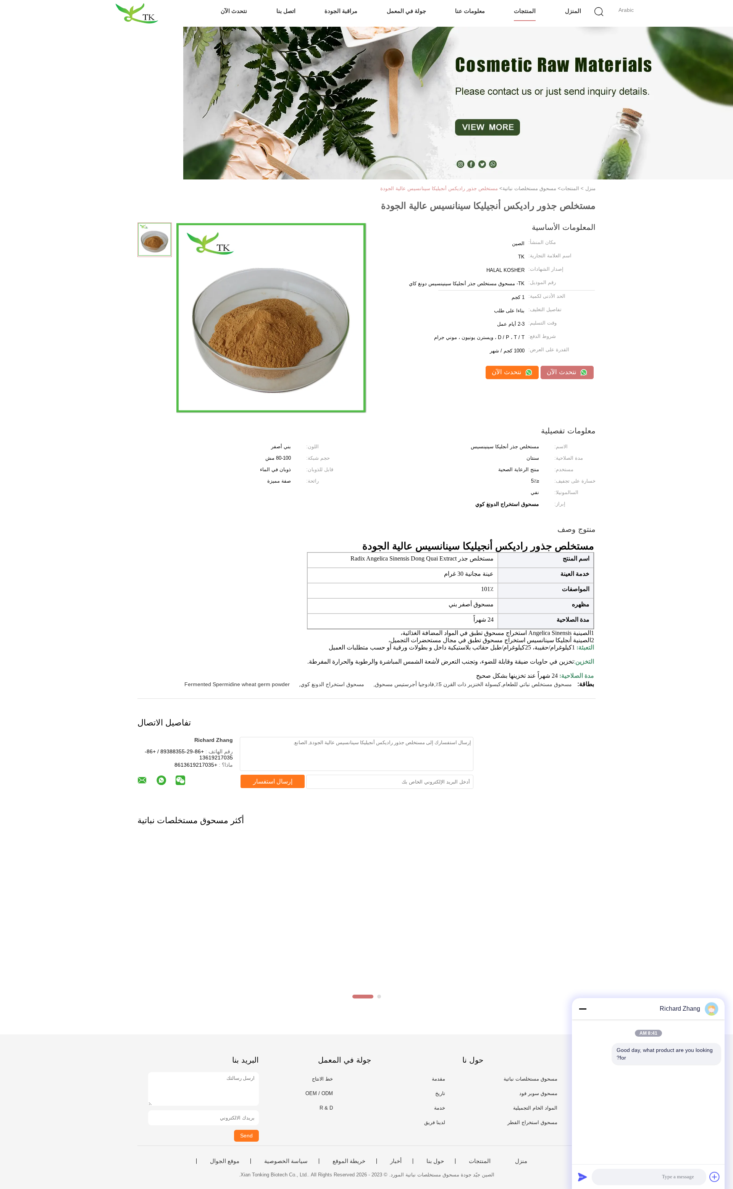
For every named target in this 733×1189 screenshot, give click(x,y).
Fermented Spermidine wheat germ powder (237, 684)
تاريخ (440, 1093)
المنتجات (525, 11)
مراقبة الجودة (341, 11)
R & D (326, 1108)
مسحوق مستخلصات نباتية (530, 1079)
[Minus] (582, 1008)
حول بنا (435, 1161)
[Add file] (714, 1176)
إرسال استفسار (272, 781)
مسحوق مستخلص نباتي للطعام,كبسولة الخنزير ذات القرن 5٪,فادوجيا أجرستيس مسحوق (473, 684)
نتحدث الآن (234, 11)
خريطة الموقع (349, 1161)
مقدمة (438, 1079)
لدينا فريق (434, 1122)
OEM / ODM (319, 1093)
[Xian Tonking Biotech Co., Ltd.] (136, 13)
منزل (521, 1161)
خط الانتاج (322, 1079)
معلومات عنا (470, 11)
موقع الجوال (224, 1161)
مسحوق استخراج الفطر (532, 1122)
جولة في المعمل (406, 11)
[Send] (582, 1176)
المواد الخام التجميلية (535, 1108)
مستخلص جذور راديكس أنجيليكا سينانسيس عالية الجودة (439, 188)
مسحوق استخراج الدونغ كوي (332, 684)
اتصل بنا (285, 11)
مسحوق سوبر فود (538, 1093)
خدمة (439, 1108)
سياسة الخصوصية (286, 1161)
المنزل (573, 11)
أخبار (396, 1161)
